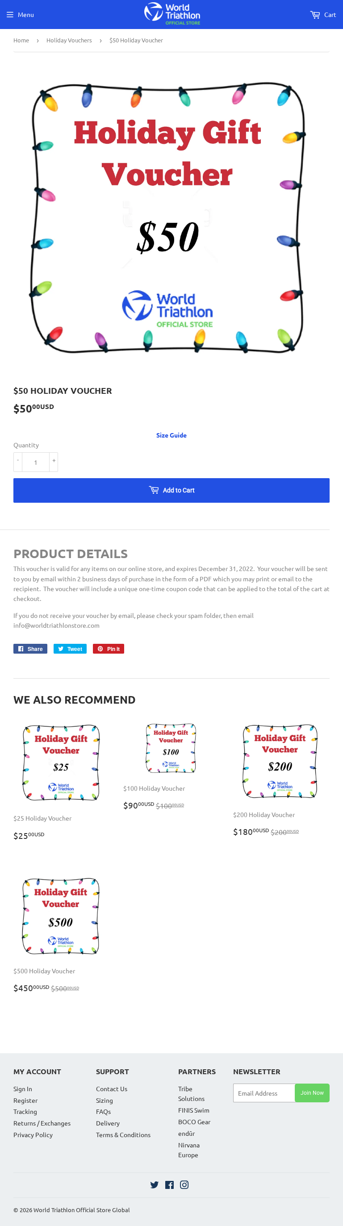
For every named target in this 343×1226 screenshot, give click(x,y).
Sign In (22, 1088)
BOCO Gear (194, 1122)
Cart (329, 14)
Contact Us (111, 1088)
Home (21, 40)
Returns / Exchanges (42, 1123)
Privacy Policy (33, 1134)
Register (25, 1100)
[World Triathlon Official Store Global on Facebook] (169, 1186)
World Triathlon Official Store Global (81, 1209)
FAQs (103, 1111)
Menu (26, 14)
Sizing (104, 1100)
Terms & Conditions (123, 1134)
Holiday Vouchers (69, 40)
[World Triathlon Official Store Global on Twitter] (154, 1186)
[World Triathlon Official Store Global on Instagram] (184, 1186)
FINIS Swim (193, 1110)
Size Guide (171, 435)
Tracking (25, 1111)
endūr (186, 1133)
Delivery (108, 1123)
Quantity (26, 445)
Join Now (312, 1093)
